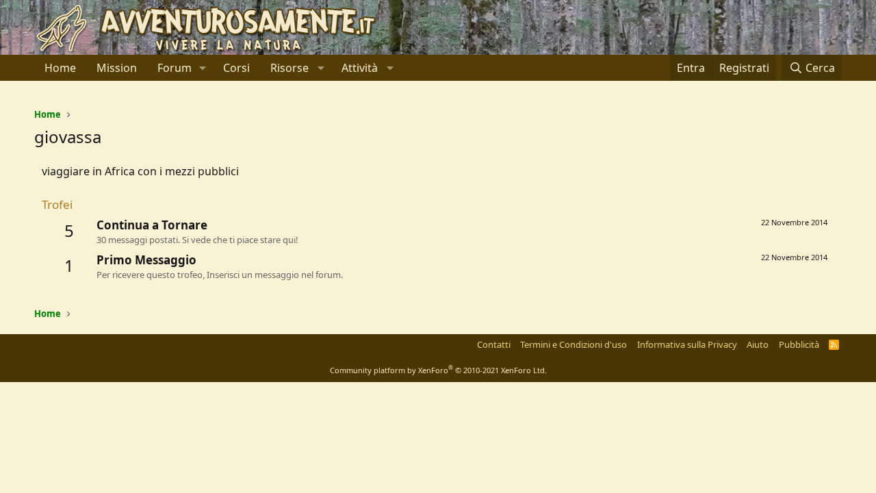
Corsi (236, 67)
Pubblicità (799, 344)
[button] (203, 68)
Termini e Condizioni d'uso (573, 344)
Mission (116, 67)
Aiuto (758, 344)
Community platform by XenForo (438, 370)
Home (60, 67)
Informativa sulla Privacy (687, 344)
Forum (174, 67)
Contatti (494, 344)
